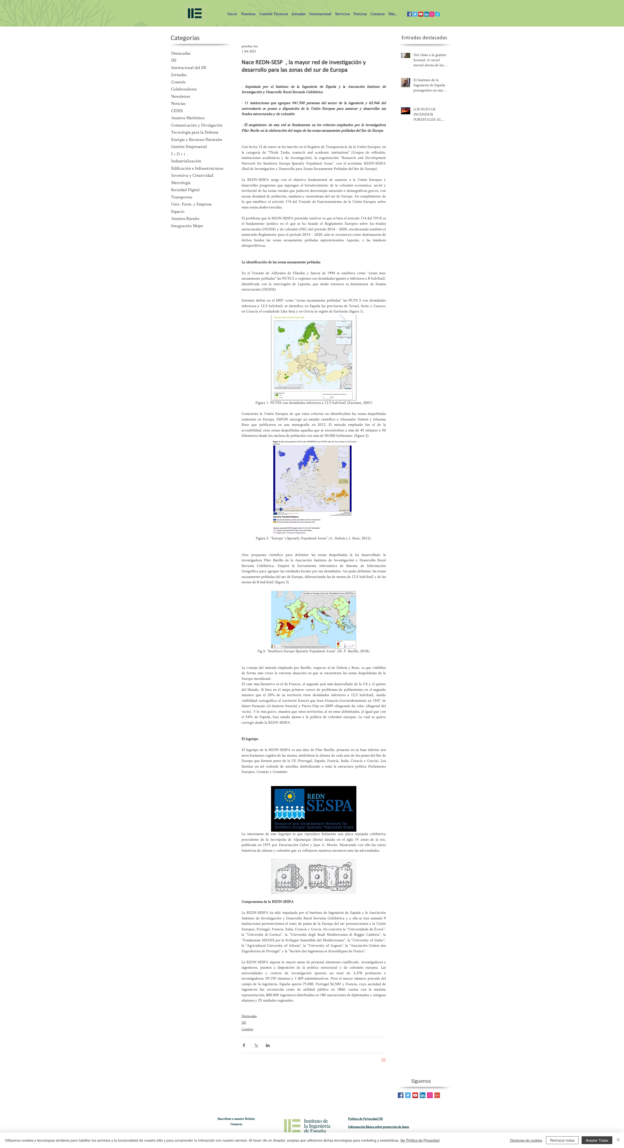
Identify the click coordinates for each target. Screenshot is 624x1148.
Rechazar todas (562, 1140)
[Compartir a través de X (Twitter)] (256, 1045)
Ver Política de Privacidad (419, 1140)
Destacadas (249, 1016)
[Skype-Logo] (437, 14)
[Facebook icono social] (409, 14)
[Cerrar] (618, 1140)
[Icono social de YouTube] (420, 14)
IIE (244, 1023)
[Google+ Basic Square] (437, 1095)
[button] (377, 14)
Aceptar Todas (597, 1140)
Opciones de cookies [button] (526, 1140)
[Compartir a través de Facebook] (244, 1045)
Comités (247, 1029)
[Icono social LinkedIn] (426, 14)
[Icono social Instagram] (431, 14)
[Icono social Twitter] (415, 14)
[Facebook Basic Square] (400, 1095)
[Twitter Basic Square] (408, 1095)
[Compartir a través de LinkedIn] (267, 1045)
